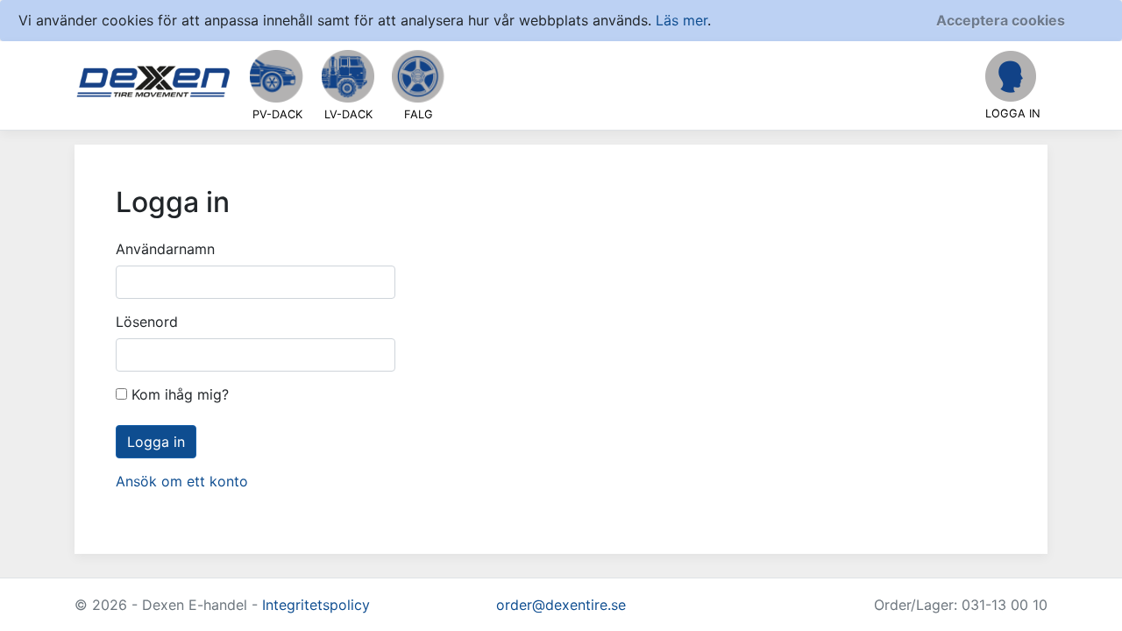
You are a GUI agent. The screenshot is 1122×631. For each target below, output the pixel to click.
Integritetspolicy (316, 604)
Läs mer (681, 20)
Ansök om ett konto (182, 481)
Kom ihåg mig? (178, 394)
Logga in (156, 441)
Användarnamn (165, 249)
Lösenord (147, 321)
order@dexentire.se (561, 604)
